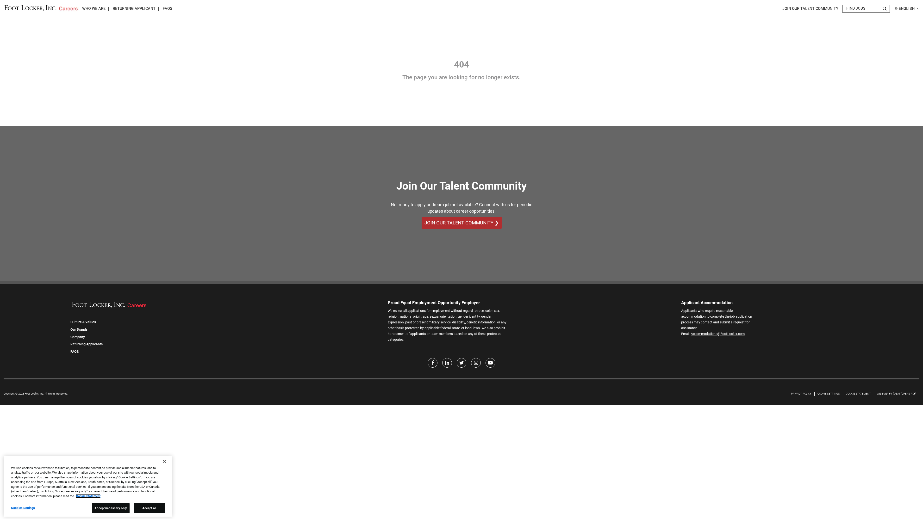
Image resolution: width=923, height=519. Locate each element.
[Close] (164, 461)
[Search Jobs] (884, 8)
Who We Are (94, 8)
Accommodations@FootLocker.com (718, 334)
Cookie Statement (858, 393)
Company (77, 337)
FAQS (74, 351)
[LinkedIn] (447, 363)
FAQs (167, 8)
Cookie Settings (828, 393)
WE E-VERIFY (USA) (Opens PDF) (897, 393)
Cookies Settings (23, 508)
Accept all (149, 508)
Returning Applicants (86, 344)
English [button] (907, 8)
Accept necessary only (110, 508)
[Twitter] (461, 363)
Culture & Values (83, 322)
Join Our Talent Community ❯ (461, 223)
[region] (88, 486)
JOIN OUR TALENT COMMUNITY (810, 8)
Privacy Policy (801, 393)
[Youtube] (490, 363)
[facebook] (432, 363)
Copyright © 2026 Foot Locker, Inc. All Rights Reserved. (36, 393)
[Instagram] (476, 363)
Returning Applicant (134, 8)
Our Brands (78, 329)
